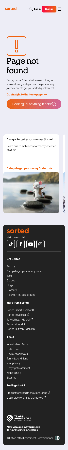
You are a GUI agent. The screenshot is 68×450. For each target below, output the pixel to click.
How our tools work (17, 353)
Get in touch (13, 349)
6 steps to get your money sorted (25, 271)
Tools (10, 275)
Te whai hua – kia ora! (18, 319)
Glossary (12, 289)
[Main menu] (59, 9)
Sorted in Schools (17, 314)
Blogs (10, 285)
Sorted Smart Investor (19, 310)
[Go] (53, 103)
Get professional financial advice (25, 397)
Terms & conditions (17, 358)
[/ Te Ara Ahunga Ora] (34, 419)
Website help (14, 372)
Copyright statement (18, 368)
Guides (11, 280)
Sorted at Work (15, 324)
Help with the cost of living (21, 294)
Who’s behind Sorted (18, 344)
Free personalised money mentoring (27, 392)
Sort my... (12, 266)
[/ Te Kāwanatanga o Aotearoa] (34, 429)
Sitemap (11, 377)
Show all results (23, 117)
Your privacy (13, 363)
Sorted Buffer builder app (21, 328)
